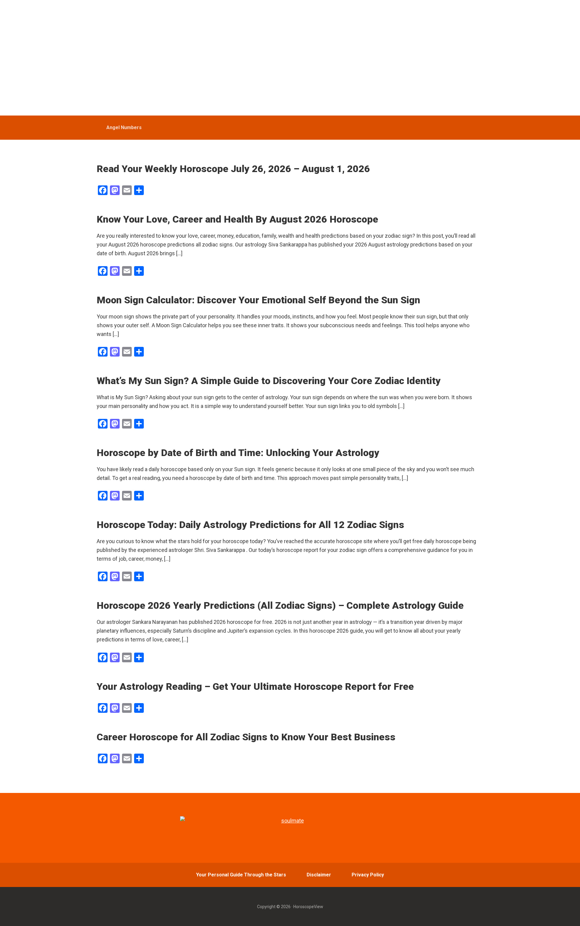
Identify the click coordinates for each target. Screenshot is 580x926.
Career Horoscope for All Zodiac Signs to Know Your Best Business (246, 737)
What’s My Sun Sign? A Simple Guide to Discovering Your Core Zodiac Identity (269, 380)
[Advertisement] (290, 70)
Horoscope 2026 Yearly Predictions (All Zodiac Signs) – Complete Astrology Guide (280, 605)
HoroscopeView (140, 12)
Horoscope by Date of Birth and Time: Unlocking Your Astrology (238, 452)
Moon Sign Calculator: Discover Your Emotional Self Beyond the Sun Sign (258, 300)
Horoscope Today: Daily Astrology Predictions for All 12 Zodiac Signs (250, 524)
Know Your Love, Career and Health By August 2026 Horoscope (237, 219)
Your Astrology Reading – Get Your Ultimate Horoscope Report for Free (255, 686)
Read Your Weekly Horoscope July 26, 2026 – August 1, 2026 (233, 168)
